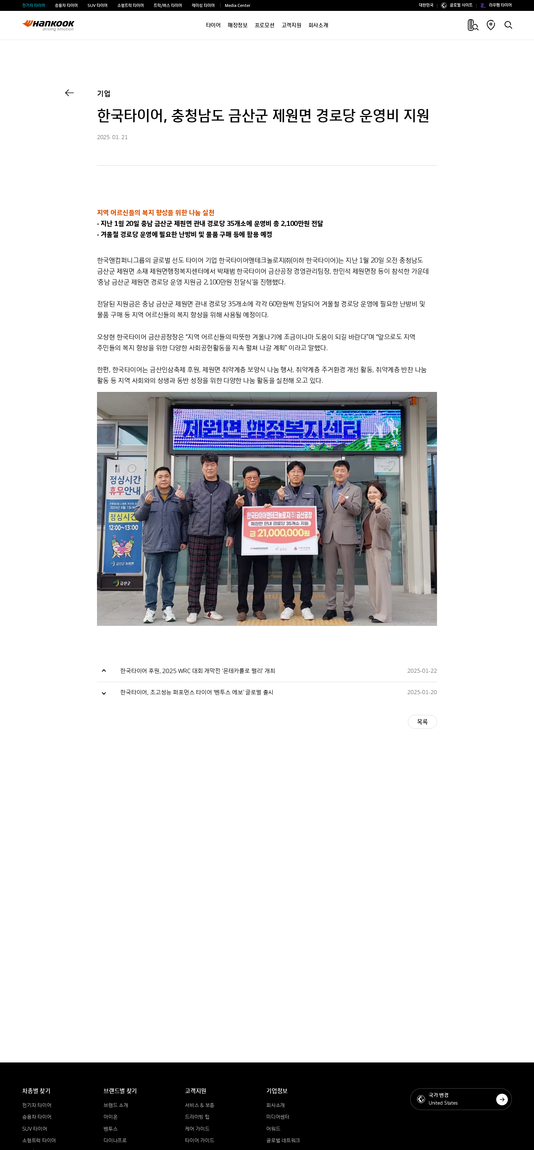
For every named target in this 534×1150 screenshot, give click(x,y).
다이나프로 (115, 1141)
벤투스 (110, 1129)
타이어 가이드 (199, 1141)
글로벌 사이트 (461, 5)
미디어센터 (278, 1117)
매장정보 (238, 26)
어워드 (273, 1129)
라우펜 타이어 (500, 5)
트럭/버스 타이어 (168, 6)
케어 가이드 (197, 1129)
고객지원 (292, 26)
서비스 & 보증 (199, 1106)
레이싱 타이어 (203, 6)
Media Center (237, 6)
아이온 (110, 1117)
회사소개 (318, 26)
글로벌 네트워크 (283, 1141)
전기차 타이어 (33, 6)
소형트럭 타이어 (130, 6)
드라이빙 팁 (197, 1117)
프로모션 (265, 26)
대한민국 (426, 5)
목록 (422, 722)
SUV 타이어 (98, 6)
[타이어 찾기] (508, 26)
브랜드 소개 (116, 1106)
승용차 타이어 (66, 6)
